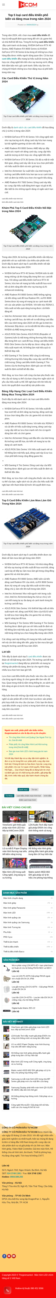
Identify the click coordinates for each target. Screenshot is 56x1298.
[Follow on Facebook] (4, 1256)
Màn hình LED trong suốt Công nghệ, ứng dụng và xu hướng (31, 1063)
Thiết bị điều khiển (11, 947)
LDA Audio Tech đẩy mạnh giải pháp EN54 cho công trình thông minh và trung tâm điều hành (31, 1037)
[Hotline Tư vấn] (7, 1290)
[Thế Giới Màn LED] (28, 4)
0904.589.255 (16, 1177)
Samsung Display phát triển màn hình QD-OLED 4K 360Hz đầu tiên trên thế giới (32, 1088)
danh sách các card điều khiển (28, 127)
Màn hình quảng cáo (12, 917)
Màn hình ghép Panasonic (14, 908)
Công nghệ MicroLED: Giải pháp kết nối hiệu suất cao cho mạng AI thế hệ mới (30, 1106)
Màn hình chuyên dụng (13, 898)
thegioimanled (11, 663)
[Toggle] (52, 903)
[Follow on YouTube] (14, 1256)
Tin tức (34, 789)
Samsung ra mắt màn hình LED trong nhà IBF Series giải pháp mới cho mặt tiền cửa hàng (30, 1080)
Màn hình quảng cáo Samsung (16, 922)
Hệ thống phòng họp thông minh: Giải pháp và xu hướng (31, 1097)
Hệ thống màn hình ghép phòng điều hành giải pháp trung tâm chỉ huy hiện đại (30, 1054)
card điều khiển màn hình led (29, 796)
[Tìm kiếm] (53, 4)
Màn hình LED (9, 913)
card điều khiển (35, 656)
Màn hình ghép (9, 903)
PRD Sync (8, 937)
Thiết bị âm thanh (10, 942)
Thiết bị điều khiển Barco (13, 951)
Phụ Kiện (7, 932)
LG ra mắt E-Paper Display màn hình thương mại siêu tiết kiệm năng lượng (30, 1045)
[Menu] (3, 4)
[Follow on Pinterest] (9, 1256)
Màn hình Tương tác (12, 927)
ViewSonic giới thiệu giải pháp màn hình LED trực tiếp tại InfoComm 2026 (30, 1028)
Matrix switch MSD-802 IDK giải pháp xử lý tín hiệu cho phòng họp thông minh (31, 1071)
